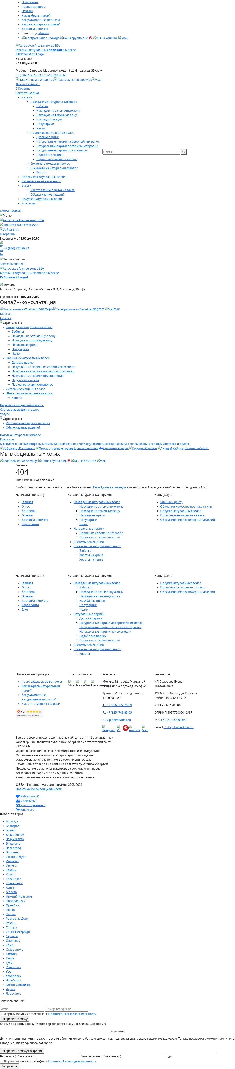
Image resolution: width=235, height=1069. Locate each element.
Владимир (13, 843)
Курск (10, 888)
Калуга (10, 874)
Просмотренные (86, 448)
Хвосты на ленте (91, 559)
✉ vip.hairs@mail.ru (116, 720)
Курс (169, 1056)
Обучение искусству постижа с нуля (186, 506)
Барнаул (12, 821)
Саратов (12, 936)
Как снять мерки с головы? (41, 24)
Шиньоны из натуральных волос (29, 393)
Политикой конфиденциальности (72, 1014)
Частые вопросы (34, 7)
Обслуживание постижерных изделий (187, 520)
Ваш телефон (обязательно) (101, 1056)
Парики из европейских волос (101, 533)
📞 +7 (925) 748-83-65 (117, 712)
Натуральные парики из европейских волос (43, 367)
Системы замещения (89, 542)
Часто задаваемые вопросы (42, 682)
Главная (5, 314)
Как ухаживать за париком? (41, 20)
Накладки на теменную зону (32, 340)
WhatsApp (45, 309)
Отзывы (27, 11)
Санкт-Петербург (18, 932)
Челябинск (13, 980)
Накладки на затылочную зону (33, 336)
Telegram (97, 309)
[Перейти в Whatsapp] (35, 79)
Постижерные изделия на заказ (183, 515)
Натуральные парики (89, 528)
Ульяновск (13, 967)
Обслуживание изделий (23, 428)
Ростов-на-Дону (17, 918)
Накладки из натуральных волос (29, 327)
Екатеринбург (16, 857)
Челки (16, 354)
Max (117, 309)
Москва (43, 33)
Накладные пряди (24, 345)
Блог (25, 609)
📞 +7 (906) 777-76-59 (117, 705)
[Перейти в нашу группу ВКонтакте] (74, 38)
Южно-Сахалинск (18, 985)
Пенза (10, 910)
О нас (26, 506)
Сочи (9, 945)
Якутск (10, 989)
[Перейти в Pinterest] (90, 38)
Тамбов (11, 954)
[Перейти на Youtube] (135, 728)
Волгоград (13, 848)
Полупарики (20, 349)
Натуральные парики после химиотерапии (43, 371)
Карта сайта (30, 524)
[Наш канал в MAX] (122, 38)
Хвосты (17, 398)
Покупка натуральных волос (180, 511)
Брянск (11, 830)
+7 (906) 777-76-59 (28, 75)
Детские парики (23, 362)
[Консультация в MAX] (96, 79)
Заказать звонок (27, 93)
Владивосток (15, 835)
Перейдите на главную (109, 487)
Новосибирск (15, 901)
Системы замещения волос (25, 389)
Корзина (24, 88)
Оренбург (13, 905)
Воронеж (12, 852)
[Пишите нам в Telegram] (73, 79)
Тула (9, 963)
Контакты (28, 511)
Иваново (12, 861)
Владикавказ (15, 839)
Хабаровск (13, 976)
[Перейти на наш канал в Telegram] (40, 38)
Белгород (12, 826)
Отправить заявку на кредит (21, 1051)
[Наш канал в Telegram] (109, 728)
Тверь (10, 958)
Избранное (27, 448)
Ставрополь (14, 949)
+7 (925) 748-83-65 (53, 75)
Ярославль (13, 994)
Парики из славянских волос (32, 384)
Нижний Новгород (19, 896)
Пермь (11, 914)
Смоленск (13, 941)
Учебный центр (171, 502)
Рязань (11, 923)
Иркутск (11, 866)
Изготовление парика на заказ (28, 423)
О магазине (30, 2)
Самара (11, 927)
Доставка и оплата (35, 29)
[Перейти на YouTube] (105, 38)
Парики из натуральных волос (28, 358)
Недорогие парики (25, 380)
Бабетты (18, 331)
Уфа (9, 971)
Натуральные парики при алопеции (38, 376)
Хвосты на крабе (91, 555)
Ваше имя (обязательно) (18, 1056)
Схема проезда (10, 211)
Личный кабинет (28, 84)
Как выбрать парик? (36, 15)
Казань (11, 870)
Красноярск (14, 883)
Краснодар (13, 879)
